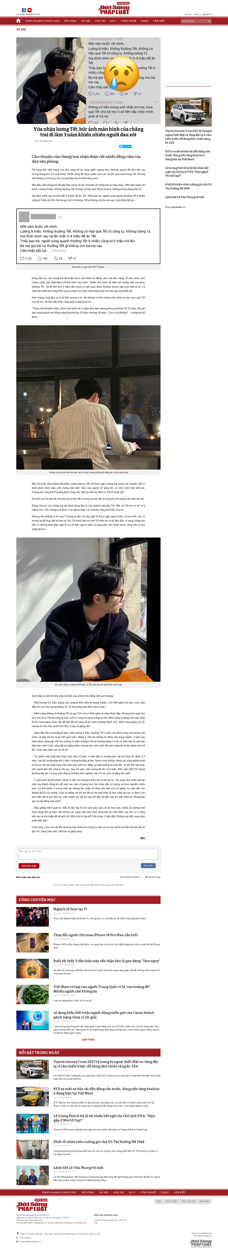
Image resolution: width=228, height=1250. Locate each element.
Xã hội (85, 21)
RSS (158, 1201)
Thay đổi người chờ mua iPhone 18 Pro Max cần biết (96, 935)
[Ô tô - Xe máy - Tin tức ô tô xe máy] (175, 207)
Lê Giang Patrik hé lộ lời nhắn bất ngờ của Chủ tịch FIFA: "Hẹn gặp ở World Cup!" (186, 171)
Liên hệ (188, 14)
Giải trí (100, 21)
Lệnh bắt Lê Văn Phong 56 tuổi (78, 1168)
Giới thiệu (171, 1201)
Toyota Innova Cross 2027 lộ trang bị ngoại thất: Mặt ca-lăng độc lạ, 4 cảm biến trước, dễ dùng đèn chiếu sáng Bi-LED (106, 1064)
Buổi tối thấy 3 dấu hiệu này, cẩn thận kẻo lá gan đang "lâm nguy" (107, 961)
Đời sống (70, 21)
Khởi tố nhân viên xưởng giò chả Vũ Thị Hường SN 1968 (99, 1142)
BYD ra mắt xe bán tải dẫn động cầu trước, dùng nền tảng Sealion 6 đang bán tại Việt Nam (187, 155)
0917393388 (25, 1238)
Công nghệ (128, 21)
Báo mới (204, 1201)
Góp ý (196, 14)
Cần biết (159, 21)
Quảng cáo (207, 14)
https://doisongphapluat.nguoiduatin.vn (32, 1215)
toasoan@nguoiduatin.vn (30, 1242)
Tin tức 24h (188, 1201)
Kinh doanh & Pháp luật (42, 21)
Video (145, 21)
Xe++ (113, 21)
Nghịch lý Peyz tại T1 (70, 909)
